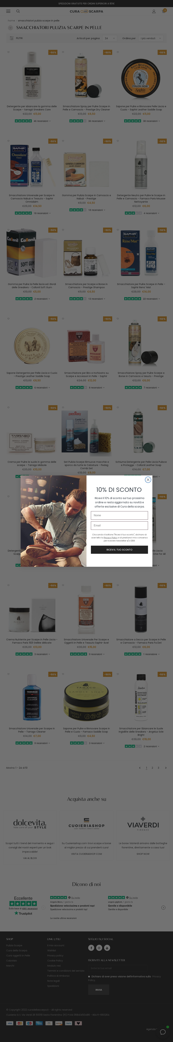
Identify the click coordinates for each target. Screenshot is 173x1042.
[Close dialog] (148, 480)
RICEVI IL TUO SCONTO (119, 549)
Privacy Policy (111, 537)
